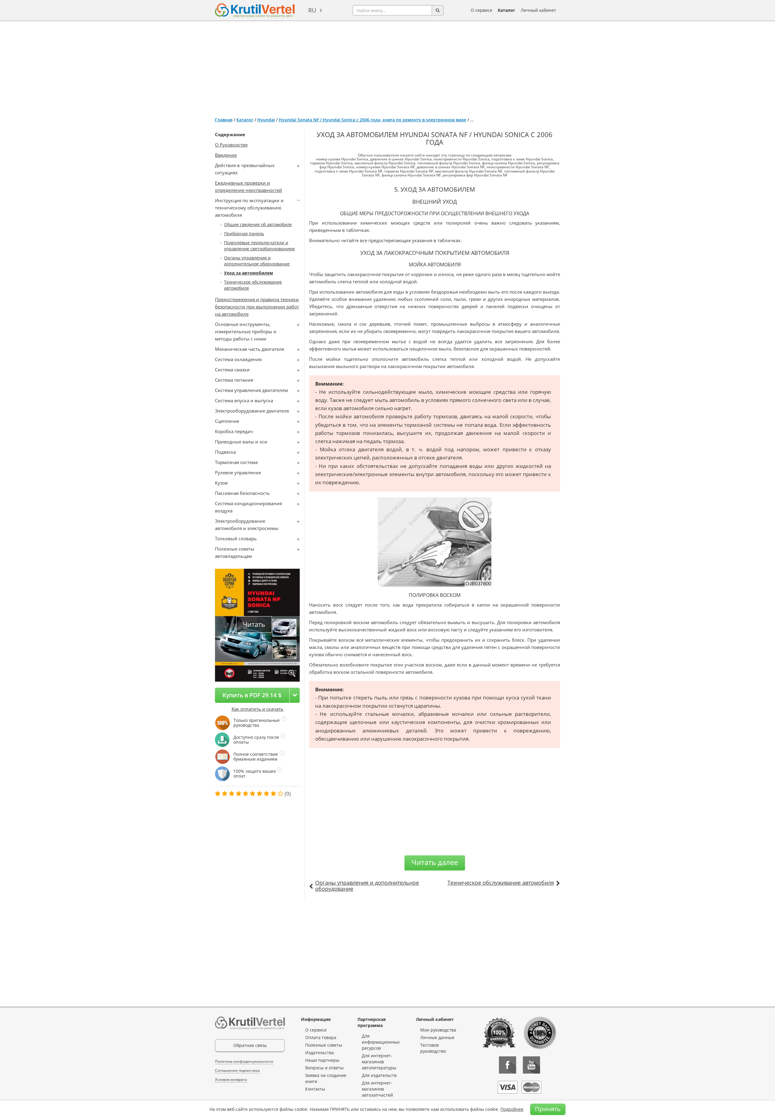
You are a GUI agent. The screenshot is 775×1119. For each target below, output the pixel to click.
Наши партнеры (322, 1060)
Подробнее (511, 1109)
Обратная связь (250, 1045)
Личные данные (437, 1037)
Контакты (315, 1089)
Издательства (319, 1052)
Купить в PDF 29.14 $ (252, 695)
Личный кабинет (538, 10)
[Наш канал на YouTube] (531, 1065)
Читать (254, 624)
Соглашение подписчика (237, 1070)
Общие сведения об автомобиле (258, 224)
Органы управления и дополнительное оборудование (257, 261)
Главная (223, 120)
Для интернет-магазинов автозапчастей (377, 1089)
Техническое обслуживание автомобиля (500, 883)
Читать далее (434, 862)
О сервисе (481, 10)
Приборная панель (244, 233)
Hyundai (266, 120)
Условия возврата (231, 1079)
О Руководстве (231, 145)
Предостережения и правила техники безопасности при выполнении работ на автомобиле (257, 306)
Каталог (506, 10)
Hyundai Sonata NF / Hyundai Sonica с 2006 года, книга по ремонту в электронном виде (372, 120)
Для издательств (379, 1075)
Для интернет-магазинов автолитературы (379, 1062)
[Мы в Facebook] (507, 1065)
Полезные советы (323, 1045)
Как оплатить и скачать (257, 709)
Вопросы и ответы (324, 1068)
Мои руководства (438, 1030)
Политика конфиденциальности (244, 1061)
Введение (226, 155)
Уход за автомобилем (248, 273)
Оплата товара (320, 1037)
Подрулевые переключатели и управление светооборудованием (259, 246)
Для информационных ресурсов (381, 1042)
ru (312, 10)
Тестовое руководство (433, 1048)
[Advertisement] (387, 66)
